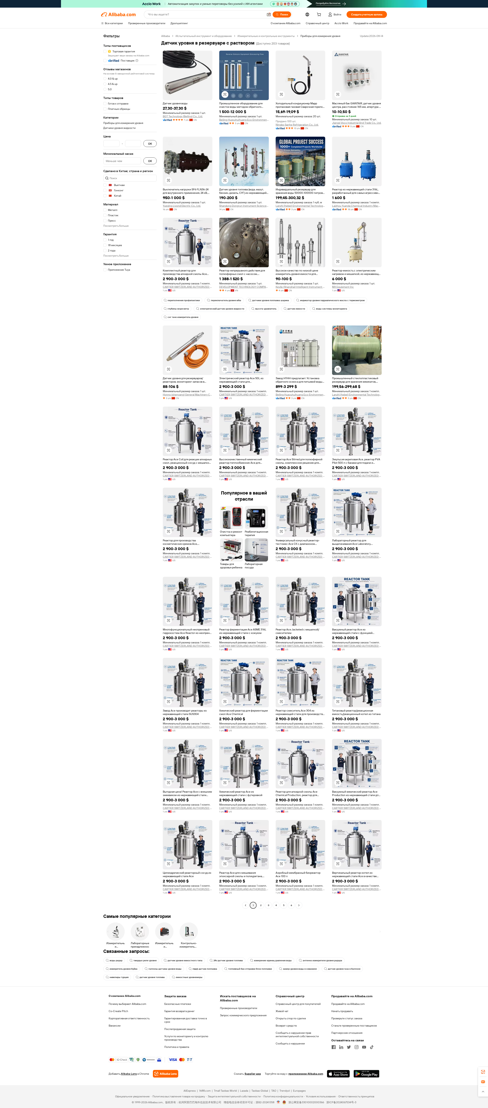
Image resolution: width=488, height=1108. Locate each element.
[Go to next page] (298, 905)
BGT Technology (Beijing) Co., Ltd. (183, 116)
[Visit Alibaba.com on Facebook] (333, 1047)
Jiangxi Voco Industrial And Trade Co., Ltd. (356, 122)
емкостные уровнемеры (189, 977)
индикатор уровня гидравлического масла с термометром (332, 300)
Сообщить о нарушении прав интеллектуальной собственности (297, 1034)
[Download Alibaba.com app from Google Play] (366, 1074)
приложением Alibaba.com (305, 1073)
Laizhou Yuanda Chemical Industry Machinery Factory (357, 205)
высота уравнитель (265, 308)
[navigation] (130, 471)
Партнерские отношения (346, 1032)
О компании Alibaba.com (124, 995)
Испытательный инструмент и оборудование (204, 35)
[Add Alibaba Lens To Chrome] (165, 1074)
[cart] (320, 15)
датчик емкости (296, 308)
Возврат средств (286, 1025)
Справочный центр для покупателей (298, 1003)
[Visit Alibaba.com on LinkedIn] (341, 1047)
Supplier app (253, 1073)
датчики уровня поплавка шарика (270, 300)
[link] (483, 1072)
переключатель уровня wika (226, 300)
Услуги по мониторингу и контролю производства (186, 1038)
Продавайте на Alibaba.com (348, 1003)
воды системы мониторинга (331, 308)
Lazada (244, 1090)
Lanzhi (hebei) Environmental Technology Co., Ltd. (300, 205)
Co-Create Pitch (118, 1011)
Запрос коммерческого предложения (243, 1015)
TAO (273, 1090)
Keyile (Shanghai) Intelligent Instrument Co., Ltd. (300, 286)
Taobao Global (259, 1090)
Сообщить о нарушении (290, 1043)
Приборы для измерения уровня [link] (320, 35)
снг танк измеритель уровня (183, 317)
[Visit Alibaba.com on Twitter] (349, 1047)
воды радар (116, 960)
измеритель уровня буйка (123, 969)
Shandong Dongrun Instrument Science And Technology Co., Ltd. (244, 205)
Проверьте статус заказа (346, 1018)
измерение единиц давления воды (273, 960)
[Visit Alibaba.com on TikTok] (371, 1047)
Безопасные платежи (177, 1003)
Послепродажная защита (179, 1029)
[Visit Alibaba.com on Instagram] (356, 1047)
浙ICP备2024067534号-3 (341, 1102)
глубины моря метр (178, 308)
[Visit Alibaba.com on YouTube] (364, 1047)
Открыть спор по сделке (291, 1018)
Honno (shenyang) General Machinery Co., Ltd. (187, 394)
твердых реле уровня (145, 960)
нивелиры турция (119, 977)
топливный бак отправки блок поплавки (250, 969)
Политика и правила (176, 1046)
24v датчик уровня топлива (228, 960)
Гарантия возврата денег (179, 1011)
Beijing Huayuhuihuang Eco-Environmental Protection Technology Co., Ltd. (244, 119)
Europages (299, 1090)
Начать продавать (342, 1011)
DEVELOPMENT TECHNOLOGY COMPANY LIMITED (244, 286)
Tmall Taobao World (225, 1090)
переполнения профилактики (184, 300)
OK (150, 143)
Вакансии (114, 1025)
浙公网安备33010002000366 (306, 1102)
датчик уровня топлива (152, 977)
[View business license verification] (278, 1102)
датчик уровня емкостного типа (185, 960)
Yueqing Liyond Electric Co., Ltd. (182, 205)
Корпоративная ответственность (129, 1018)
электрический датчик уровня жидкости (222, 308)
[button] (268, 14)
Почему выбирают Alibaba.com (127, 1003)
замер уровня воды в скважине (300, 969)
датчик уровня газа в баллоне (344, 969)
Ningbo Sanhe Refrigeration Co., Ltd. (297, 124)
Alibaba (165, 35)
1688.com (205, 1090)
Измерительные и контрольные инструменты (266, 35)
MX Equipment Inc (343, 286)
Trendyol (284, 1090)
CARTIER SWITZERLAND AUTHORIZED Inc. (187, 286)
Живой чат (282, 1011)
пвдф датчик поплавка (205, 969)
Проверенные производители (238, 1008)
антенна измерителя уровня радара (322, 960)
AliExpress (190, 1090)
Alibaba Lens (129, 1073)
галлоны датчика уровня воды (164, 969)
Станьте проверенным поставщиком (354, 1025)
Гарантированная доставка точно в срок (185, 1020)
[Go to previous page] (245, 905)
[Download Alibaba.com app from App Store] (338, 1074)
